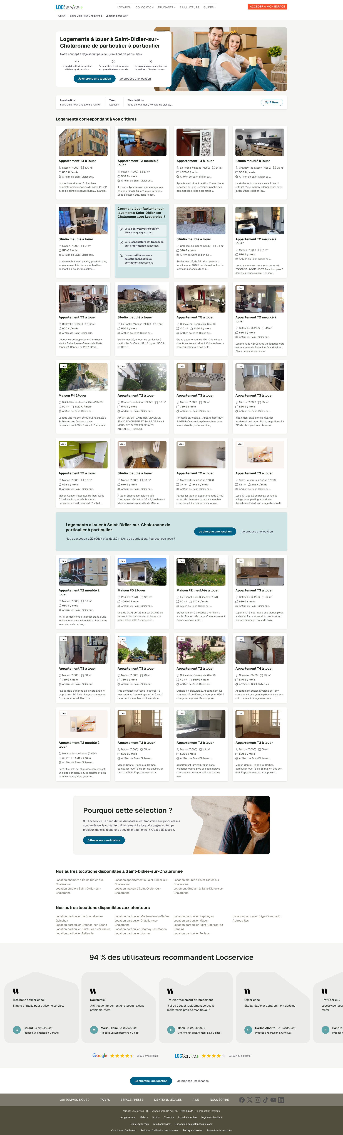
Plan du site (186, 1110)
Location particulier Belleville (75, 933)
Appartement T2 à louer (136, 395)
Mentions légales (168, 1100)
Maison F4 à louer (73, 395)
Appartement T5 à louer (195, 317)
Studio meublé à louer (252, 161)
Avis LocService (161, 1124)
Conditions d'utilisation (123, 1130)
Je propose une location (135, 78)
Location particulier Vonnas (132, 933)
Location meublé (187, 1117)
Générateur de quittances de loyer (193, 1124)
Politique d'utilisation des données (159, 1130)
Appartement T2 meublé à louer (255, 241)
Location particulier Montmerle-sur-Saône (142, 916)
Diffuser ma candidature (104, 840)
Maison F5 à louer (132, 590)
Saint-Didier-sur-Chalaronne (86, 15)
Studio (156, 1117)
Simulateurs (189, 7)
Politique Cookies (192, 1130)
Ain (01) (62, 15)
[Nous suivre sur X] (249, 1099)
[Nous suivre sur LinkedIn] (281, 1099)
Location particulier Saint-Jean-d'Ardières (83, 929)
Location (124, 7)
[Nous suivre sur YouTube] (273, 1099)
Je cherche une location (94, 78)
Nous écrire (219, 1100)
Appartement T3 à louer (77, 317)
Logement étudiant (211, 1117)
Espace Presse (132, 1100)
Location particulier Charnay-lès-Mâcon (141, 929)
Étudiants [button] (165, 7)
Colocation (145, 7)
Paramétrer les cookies (219, 1130)
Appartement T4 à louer (77, 161)
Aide (196, 1100)
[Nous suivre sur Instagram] (257, 1099)
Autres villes (241, 920)
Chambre (169, 1117)
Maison (144, 1117)
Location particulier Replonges (194, 916)
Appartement (128, 1117)
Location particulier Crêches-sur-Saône (81, 925)
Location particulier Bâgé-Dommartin (257, 916)
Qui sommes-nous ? (75, 1100)
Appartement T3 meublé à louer (138, 163)
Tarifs (105, 1100)
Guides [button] (208, 7)
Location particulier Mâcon (191, 920)
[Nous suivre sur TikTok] (265, 1099)
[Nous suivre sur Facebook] (241, 1099)
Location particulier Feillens (192, 933)
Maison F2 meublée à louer (198, 590)
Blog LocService (140, 1124)
